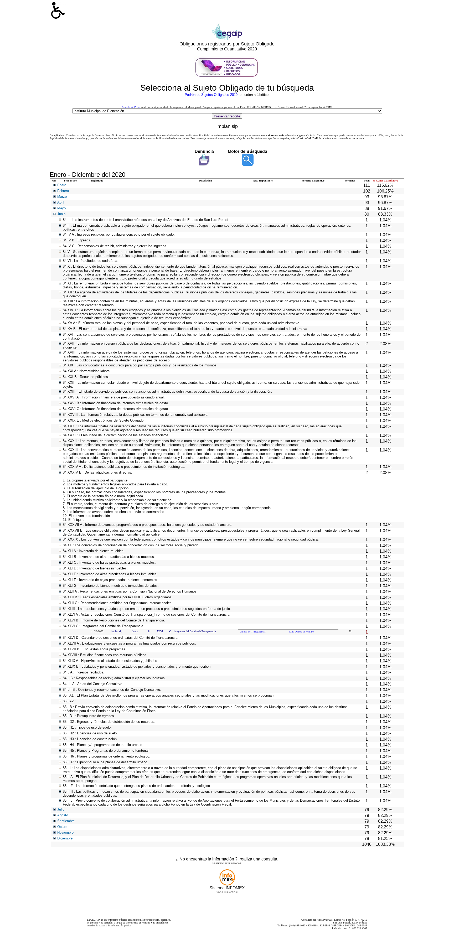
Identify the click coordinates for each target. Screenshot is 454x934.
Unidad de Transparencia (252, 631)
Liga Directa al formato (301, 631)
